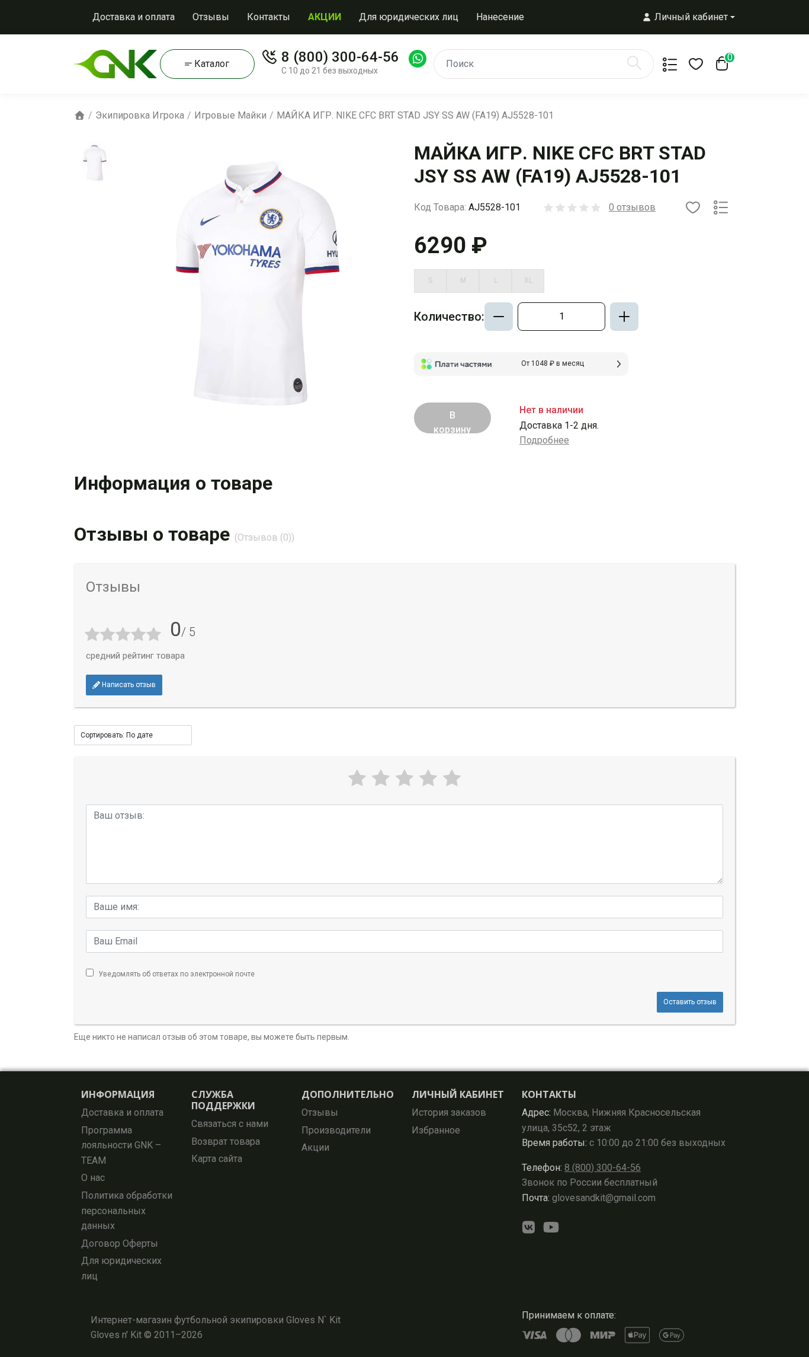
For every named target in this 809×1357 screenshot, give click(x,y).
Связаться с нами (229, 1123)
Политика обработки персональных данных (126, 1210)
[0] (719, 67)
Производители (336, 1130)
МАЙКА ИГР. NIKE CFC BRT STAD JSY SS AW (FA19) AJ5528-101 (415, 115)
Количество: (449, 316)
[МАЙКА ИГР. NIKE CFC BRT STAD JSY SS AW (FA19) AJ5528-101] (95, 163)
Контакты (268, 17)
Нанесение (500, 17)
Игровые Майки (230, 115)
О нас (93, 1177)
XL (528, 280)
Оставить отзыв (690, 1002)
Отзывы (210, 17)
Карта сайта (216, 1158)
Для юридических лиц (408, 17)
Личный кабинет (458, 1094)
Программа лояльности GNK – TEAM (121, 1145)
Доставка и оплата (133, 17)
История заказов (449, 1112)
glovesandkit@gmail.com (589, 1197)
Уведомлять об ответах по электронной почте (176, 974)
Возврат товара (225, 1141)
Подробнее (544, 440)
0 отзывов (632, 207)
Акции (315, 1147)
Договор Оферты (119, 1243)
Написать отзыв (128, 685)
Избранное (436, 1130)
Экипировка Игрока (139, 115)
